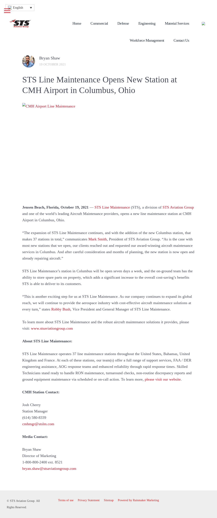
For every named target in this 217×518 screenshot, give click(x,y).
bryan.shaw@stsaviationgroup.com (49, 468)
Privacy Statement (89, 500)
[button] (20, 7)
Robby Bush (60, 309)
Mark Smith (97, 239)
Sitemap (109, 500)
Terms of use (66, 500)
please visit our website (163, 379)
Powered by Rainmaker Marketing (138, 500)
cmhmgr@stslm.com (38, 424)
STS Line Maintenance (112, 207)
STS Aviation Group (178, 207)
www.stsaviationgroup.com (52, 328)
